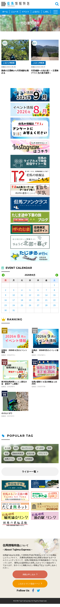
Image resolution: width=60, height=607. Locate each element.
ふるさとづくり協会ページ (29, 584)
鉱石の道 (30, 453)
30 (5, 310)
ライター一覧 (29, 471)
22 (54, 300)
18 (22, 300)
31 (14, 310)
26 (30, 305)
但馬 (19, 459)
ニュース (14, 12)
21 (46, 300)
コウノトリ (42, 453)
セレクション (27, 448)
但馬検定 (29, 459)
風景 (16, 448)
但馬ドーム (9, 459)
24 (14, 305)
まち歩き (40, 448)
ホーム (5, 12)
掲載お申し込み (29, 574)
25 (22, 305)
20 (38, 300)
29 (54, 305)
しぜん (46, 12)
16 (5, 300)
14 (46, 295)
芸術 (49, 448)
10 (14, 295)
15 (54, 295)
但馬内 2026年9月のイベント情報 (45, 351)
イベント (25, 12)
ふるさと (36, 12)
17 (14, 300)
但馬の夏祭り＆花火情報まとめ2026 (44, 383)
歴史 (6, 453)
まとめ (7, 448)
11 (22, 295)
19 (30, 300)
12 (30, 295)
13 (38, 295)
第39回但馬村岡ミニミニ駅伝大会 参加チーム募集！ (14, 383)
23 (5, 305)
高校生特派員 (17, 453)
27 (38, 305)
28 (46, 305)
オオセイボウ (6, 413)
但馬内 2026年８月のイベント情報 (14, 351)
